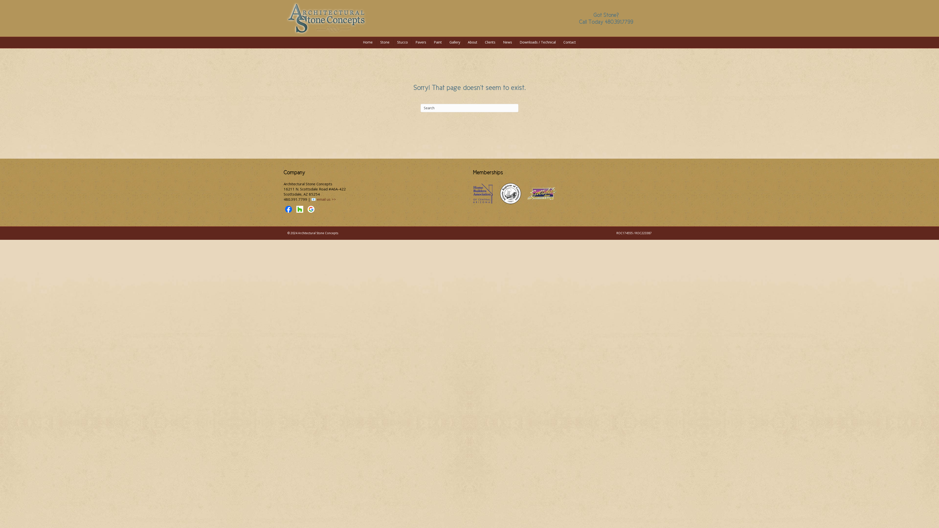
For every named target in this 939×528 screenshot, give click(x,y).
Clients (490, 42)
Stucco (402, 42)
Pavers (420, 42)
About (472, 42)
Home (368, 42)
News (507, 42)
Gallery (454, 42)
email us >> (326, 199)
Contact (569, 42)
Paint (438, 42)
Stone (385, 42)
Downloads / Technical (538, 42)
